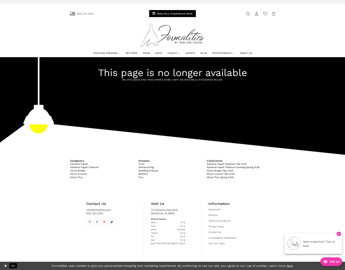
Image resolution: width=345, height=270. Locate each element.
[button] (256, 13)
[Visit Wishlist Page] (265, 13)
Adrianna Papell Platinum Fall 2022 (227, 164)
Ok (13, 265)
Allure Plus (76, 177)
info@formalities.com (98, 209)
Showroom (214, 209)
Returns (213, 215)
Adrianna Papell (79, 164)
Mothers (143, 174)
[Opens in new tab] (89, 222)
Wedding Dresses (148, 170)
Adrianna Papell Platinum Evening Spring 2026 (233, 167)
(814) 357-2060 (94, 213)
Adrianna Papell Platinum (84, 167)
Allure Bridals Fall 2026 (220, 170)
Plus (140, 177)
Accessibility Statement (222, 238)
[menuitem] (81, 13)
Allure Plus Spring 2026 (220, 177)
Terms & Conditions (219, 220)
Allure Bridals (77, 170)
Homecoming (146, 167)
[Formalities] (172, 35)
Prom (141, 164)
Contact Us (214, 232)
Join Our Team (216, 243)
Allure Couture (78, 174)
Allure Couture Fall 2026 (221, 174)
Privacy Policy (216, 226)
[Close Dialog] (5, 265)
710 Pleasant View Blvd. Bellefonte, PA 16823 (164, 211)
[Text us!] (331, 262)
